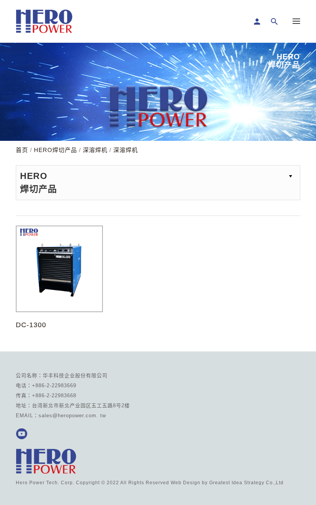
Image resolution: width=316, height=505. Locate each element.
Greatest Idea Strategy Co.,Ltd (246, 482)
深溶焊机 (95, 150)
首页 (22, 150)
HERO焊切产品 (55, 150)
